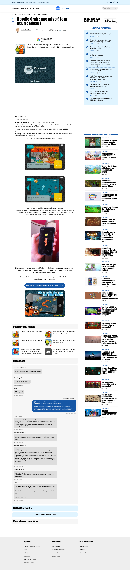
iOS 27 (35, 2)
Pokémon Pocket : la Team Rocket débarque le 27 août (109, 196)
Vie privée (27, 556)
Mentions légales (29, 562)
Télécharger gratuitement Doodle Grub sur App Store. (45, 285)
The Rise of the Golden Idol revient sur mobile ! (109, 384)
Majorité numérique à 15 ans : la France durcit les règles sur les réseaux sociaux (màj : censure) (100, 62)
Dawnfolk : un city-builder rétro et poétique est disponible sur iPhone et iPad (108, 235)
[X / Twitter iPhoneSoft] (108, 3)
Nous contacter (56, 546)
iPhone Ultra (20, 2)
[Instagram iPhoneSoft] (114, 3)
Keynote (14, 2)
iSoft (25, 549)
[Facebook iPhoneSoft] (111, 3)
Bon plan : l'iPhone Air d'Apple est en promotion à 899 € (101, 47)
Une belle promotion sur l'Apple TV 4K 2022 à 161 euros (101, 99)
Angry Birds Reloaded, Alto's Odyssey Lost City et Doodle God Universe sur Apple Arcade (31, 351)
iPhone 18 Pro (28, 2)
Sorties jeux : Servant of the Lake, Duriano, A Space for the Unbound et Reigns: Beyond (109, 252)
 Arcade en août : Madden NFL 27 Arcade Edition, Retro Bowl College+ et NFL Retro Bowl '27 (110, 355)
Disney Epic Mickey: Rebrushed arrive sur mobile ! (109, 325)
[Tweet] (13, 18)
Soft (65, 8)
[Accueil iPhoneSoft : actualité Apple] (12, 14)
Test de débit (55, 553)
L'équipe (26, 553)
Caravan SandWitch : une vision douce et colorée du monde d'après (109, 371)
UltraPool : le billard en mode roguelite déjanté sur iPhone (109, 142)
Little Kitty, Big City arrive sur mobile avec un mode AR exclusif (109, 267)
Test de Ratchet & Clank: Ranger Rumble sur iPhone (109, 155)
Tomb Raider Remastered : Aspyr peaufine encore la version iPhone (109, 183)
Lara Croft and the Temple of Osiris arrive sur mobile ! (109, 221)
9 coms (55, 30)
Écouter (64, 30)
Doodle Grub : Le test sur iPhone (31, 340)
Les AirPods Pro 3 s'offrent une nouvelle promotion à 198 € (99, 85)
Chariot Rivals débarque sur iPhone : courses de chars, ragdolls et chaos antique (109, 398)
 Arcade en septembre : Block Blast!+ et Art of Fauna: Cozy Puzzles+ (109, 281)
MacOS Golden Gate (43, 2)
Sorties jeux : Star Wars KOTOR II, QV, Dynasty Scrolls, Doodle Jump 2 (64, 351)
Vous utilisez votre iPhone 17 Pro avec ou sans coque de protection (100, 34)
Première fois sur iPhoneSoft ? (32, 546)
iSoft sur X (83, 553)
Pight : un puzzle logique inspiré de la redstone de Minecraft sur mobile (110, 296)
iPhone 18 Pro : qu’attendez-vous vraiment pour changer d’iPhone (100, 41)
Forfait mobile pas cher (58, 549)
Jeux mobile (18, 14)
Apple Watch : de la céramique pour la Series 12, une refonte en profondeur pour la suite (101, 77)
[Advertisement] (45, 100)
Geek (37, 8)
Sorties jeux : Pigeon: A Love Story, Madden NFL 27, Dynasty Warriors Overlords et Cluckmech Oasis (110, 339)
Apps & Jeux (15, 8)
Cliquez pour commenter (45, 515)
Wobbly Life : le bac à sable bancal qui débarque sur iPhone (109, 169)
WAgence (82, 549)
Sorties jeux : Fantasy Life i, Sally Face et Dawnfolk (110, 209)
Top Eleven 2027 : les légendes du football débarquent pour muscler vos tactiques (109, 311)
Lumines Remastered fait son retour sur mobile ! (109, 413)
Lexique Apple (56, 556)
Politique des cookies (30, 559)
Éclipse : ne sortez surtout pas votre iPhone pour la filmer (101, 54)
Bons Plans (24, 8)
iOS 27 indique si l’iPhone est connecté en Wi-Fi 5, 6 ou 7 (99, 92)
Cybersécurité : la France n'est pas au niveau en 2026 (101, 70)
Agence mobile (84, 546)
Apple (32, 8)
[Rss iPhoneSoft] (117, 3)
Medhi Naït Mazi (26, 30)
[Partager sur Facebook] (13, 21)
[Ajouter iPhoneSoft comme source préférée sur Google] (45, 39)
